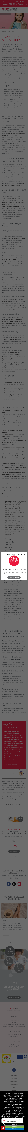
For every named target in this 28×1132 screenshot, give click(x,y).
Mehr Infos (14, 1128)
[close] (24, 554)
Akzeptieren (14, 1126)
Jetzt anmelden (14, 577)
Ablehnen (14, 1124)
